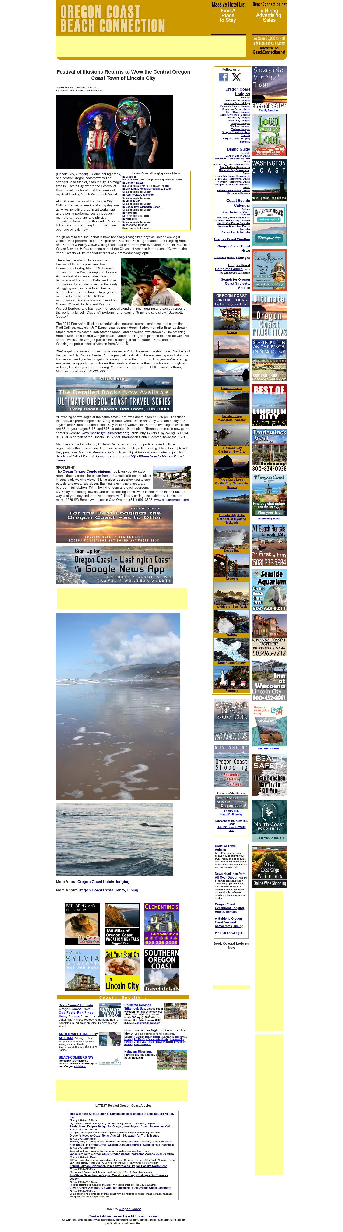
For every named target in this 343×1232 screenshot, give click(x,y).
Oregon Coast (130, 1209)
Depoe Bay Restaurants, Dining (232, 178)
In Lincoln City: (131, 200)
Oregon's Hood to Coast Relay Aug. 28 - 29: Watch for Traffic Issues (114, 1135)
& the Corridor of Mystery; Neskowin (231, 518)
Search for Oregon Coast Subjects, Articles (235, 283)
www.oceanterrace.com (171, 499)
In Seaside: (129, 176)
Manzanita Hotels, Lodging (235, 106)
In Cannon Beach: (133, 182)
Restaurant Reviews (238, 193)
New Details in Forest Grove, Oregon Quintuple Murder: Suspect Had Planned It (122, 1145)
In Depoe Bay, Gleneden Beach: (141, 206)
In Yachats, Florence (134, 224)
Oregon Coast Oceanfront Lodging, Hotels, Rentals (230, 908)
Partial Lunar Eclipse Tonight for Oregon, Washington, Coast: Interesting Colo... (121, 1126)
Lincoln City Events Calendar (233, 223)
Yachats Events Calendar (235, 232)
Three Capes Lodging (238, 112)
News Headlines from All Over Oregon (230, 875)
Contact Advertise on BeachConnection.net (123, 1216)
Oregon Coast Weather (232, 239)
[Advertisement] (151, 46)
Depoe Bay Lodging (239, 120)
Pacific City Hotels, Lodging (234, 114)
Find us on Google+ (229, 933)
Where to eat (149, 456)
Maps (166, 456)
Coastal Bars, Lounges (232, 258)
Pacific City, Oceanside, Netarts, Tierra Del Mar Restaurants (231, 166)
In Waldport (129, 218)
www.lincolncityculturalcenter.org (106, 433)
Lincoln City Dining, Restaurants (232, 176)
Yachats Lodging (240, 129)
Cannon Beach (231, 388)
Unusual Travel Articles (225, 847)
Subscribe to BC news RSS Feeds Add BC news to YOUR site (231, 825)
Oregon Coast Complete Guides (232, 267)
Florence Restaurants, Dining (233, 190)
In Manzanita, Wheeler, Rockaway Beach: (147, 188)
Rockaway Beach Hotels (236, 109)
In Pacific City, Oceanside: (138, 194)
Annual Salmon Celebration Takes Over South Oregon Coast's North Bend (118, 1166)
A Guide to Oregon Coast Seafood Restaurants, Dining (229, 922)
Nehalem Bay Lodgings (237, 103)
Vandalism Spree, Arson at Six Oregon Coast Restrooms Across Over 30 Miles (122, 1154)
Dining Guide (238, 149)
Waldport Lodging (240, 126)
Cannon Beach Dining (238, 156)
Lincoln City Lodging (238, 117)
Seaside (245, 97)
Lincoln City (227, 515)
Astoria (246, 209)
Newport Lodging (240, 123)
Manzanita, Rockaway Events (233, 217)
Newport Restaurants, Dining (234, 181)
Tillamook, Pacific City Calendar (232, 220)
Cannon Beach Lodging (237, 100)
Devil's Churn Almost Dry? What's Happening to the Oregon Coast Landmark (120, 1188)
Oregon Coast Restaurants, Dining (107, 890)
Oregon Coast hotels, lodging (103, 882)
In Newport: (129, 212)
